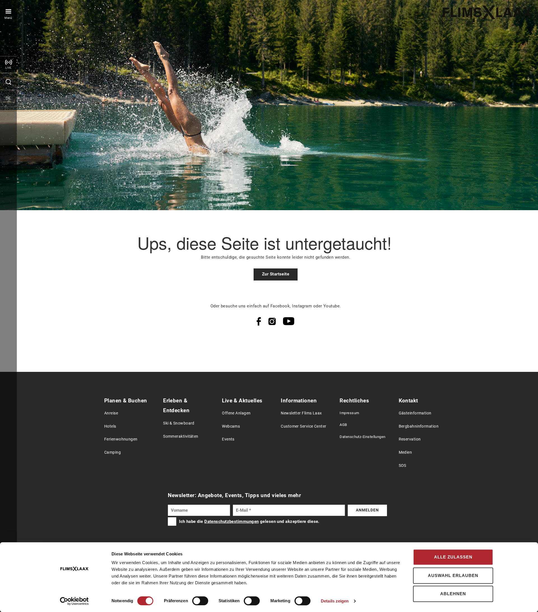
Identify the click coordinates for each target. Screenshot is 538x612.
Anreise (111, 413)
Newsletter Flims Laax (301, 413)
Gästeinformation (415, 413)
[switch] (200, 600)
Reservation (410, 439)
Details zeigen (335, 601)
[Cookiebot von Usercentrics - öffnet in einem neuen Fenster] (74, 601)
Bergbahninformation (419, 426)
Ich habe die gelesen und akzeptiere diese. (249, 521)
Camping (112, 452)
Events (228, 439)
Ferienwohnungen (121, 439)
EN (8, 115)
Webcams (231, 426)
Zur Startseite (275, 274)
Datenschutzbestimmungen (231, 521)
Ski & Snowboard (178, 423)
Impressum (349, 413)
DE (8, 98)
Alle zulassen (453, 557)
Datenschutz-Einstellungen (362, 437)
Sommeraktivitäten (180, 436)
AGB (343, 425)
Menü (8, 17)
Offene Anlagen (236, 413)
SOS (402, 465)
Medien (405, 452)
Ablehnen (453, 593)
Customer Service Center (303, 426)
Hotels (110, 426)
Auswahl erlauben (453, 575)
